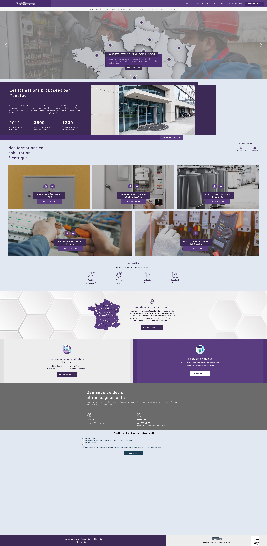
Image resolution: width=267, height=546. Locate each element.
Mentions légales (86, 539)
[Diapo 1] (133, 75)
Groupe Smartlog (224, 542)
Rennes (130, 9)
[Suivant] (261, 45)
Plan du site (98, 539)
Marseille (119, 9)
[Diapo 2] (130, 75)
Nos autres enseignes (72, 539)
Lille (125, 9)
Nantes (137, 9)
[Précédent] (6, 45)
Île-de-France (105, 9)
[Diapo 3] (136, 75)
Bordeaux (144, 9)
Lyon (113, 9)
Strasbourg (152, 9)
